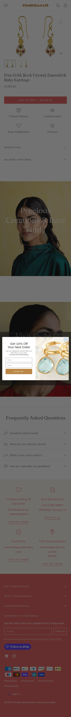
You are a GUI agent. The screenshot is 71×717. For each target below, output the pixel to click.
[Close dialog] (66, 340)
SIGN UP (19, 371)
